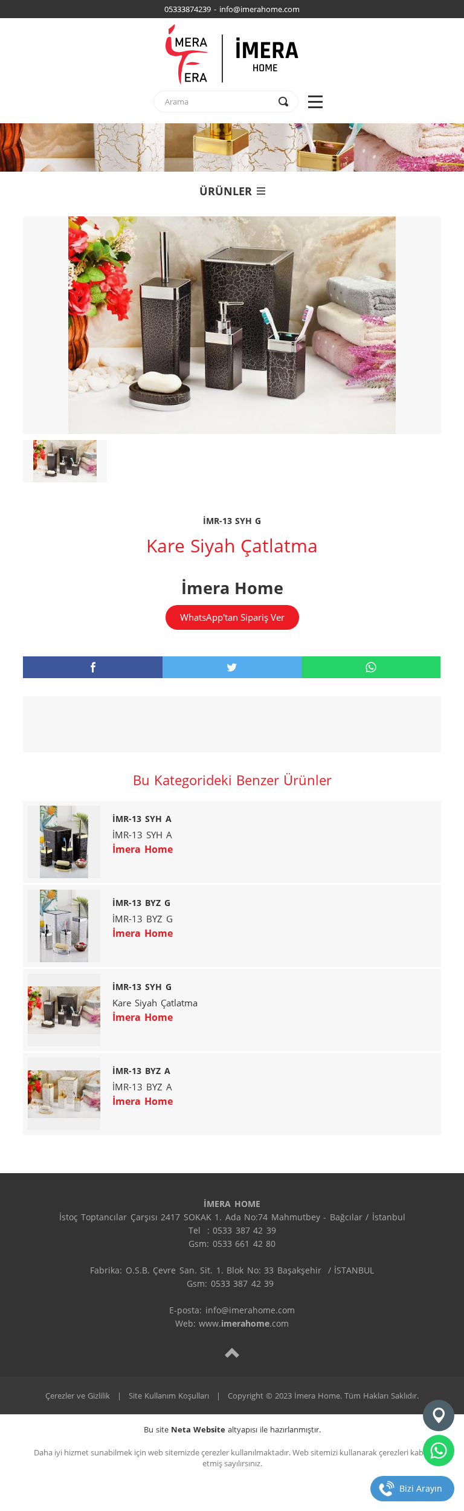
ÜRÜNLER (225, 191)
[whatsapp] (370, 667)
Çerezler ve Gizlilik (77, 1395)
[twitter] (232, 667)
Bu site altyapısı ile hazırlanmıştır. (232, 1429)
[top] (232, 1352)
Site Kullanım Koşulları (169, 1395)
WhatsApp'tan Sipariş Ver (232, 617)
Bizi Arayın (420, 1488)
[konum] (438, 1415)
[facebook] (92, 667)
